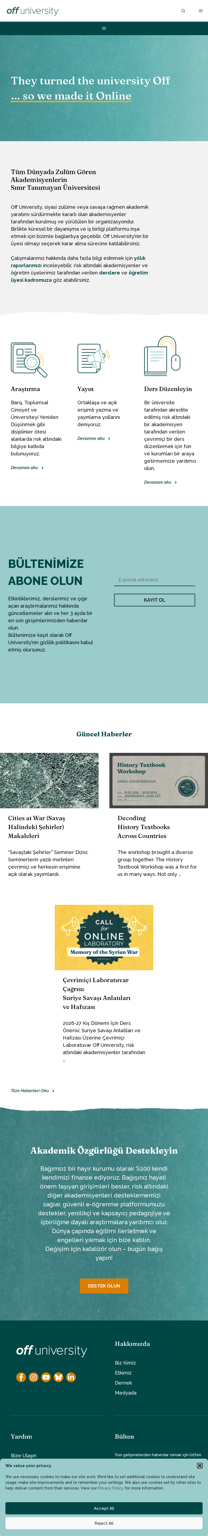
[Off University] (32, 11)
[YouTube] (128, 692)
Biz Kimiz (125, 1363)
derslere (109, 273)
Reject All (104, 1523)
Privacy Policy (110, 1488)
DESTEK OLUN (104, 1286)
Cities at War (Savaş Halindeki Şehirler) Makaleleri (36, 827)
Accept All (104, 1508)
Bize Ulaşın (23, 1455)
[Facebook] (98, 692)
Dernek (123, 1383)
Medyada (125, 1393)
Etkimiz (123, 1373)
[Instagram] (113, 692)
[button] (200, 1465)
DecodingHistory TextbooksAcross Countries (144, 827)
